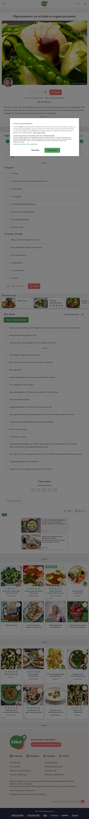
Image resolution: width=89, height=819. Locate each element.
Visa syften (35, 150)
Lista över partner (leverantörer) (25, 144)
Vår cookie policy (39, 133)
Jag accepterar (52, 150)
